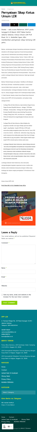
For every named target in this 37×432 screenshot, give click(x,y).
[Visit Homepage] (18, 3)
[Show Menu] (2, 3)
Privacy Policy (6, 379)
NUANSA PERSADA (7, 382)
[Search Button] (35, 3)
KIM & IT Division (26, 428)
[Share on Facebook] (5, 24)
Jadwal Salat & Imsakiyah (9, 373)
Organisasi (10, 9)
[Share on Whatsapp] (23, 24)
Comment (5, 243)
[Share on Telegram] (32, 24)
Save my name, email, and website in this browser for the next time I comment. (17, 296)
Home (3, 9)
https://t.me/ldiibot (8, 405)
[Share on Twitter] (14, 24)
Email (3, 277)
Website (4, 286)
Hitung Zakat (5, 376)
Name (4, 268)
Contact (4, 370)
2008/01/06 (5, 20)
